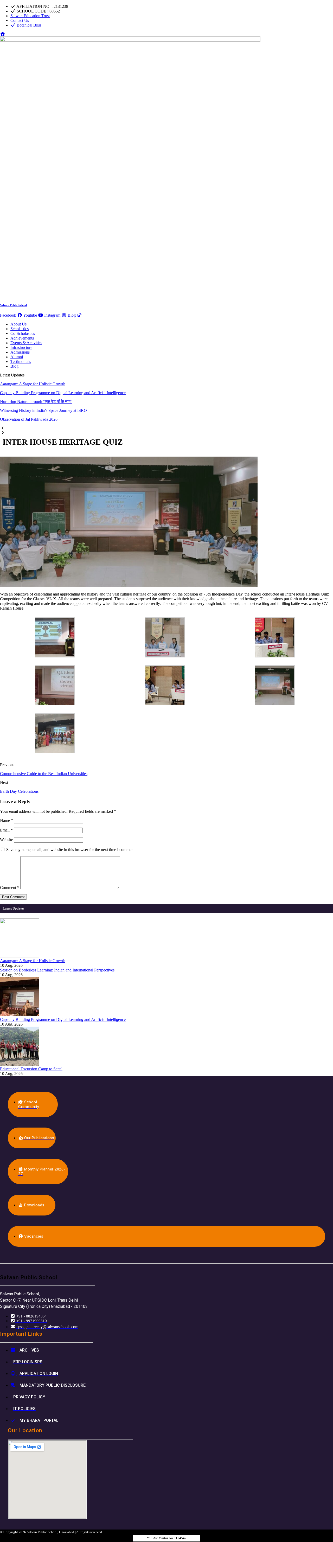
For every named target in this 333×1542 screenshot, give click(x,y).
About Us (18, 324)
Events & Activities (26, 343)
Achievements (22, 338)
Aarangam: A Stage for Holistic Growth (32, 384)
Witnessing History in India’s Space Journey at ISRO (43, 410)
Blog (14, 366)
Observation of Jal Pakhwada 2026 (28, 419)
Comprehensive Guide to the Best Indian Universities (43, 773)
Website (6, 839)
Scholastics (19, 329)
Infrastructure (21, 347)
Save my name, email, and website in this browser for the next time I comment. (71, 849)
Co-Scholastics (22, 333)
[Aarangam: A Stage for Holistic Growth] (19, 956)
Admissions (20, 352)
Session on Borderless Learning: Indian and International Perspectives (57, 970)
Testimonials (20, 361)
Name (6, 820)
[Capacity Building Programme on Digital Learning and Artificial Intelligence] (19, 1015)
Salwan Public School (13, 304)
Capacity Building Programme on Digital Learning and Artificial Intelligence (63, 393)
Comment (9, 887)
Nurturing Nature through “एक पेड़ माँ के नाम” (36, 401)
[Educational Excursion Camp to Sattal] (19, 1064)
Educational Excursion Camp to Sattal (31, 1069)
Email (6, 830)
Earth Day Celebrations (19, 791)
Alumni (16, 357)
